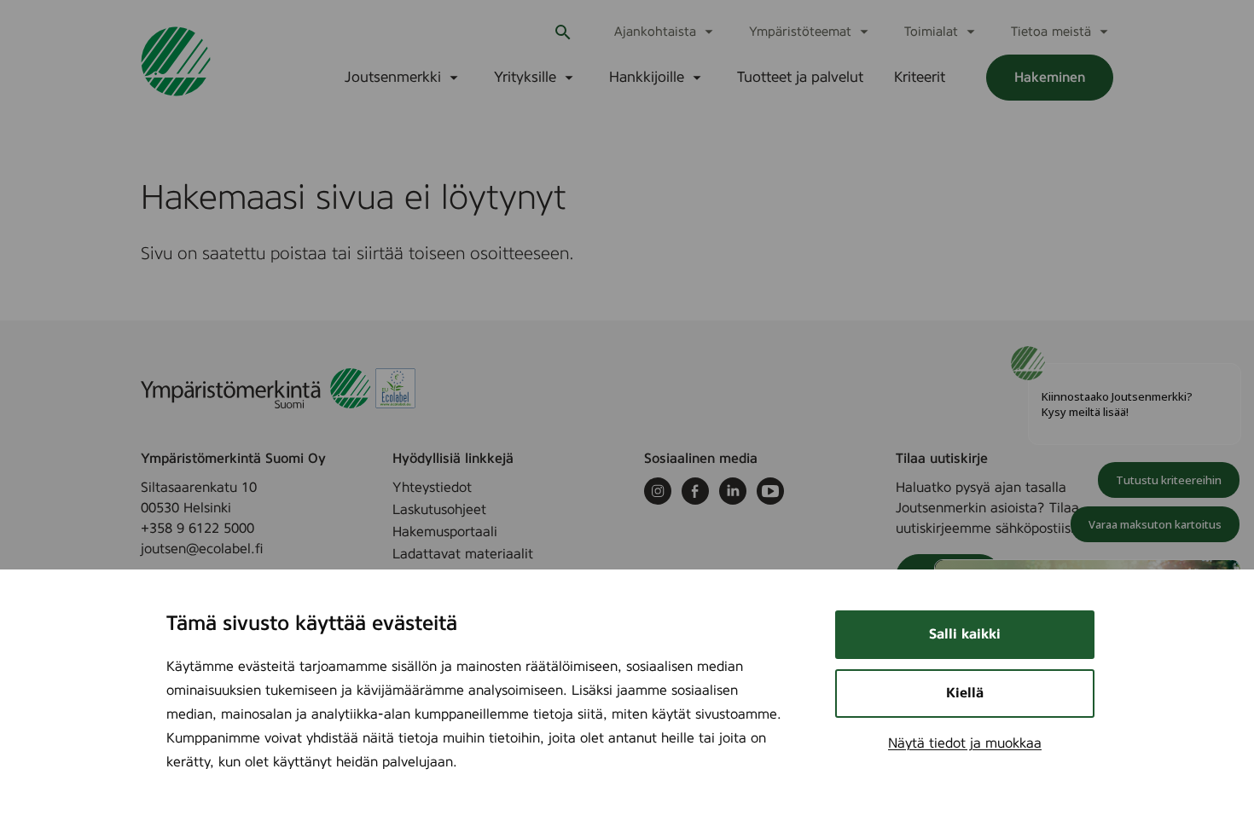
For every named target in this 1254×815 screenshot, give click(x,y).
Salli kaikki (965, 634)
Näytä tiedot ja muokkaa (965, 743)
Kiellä (965, 693)
